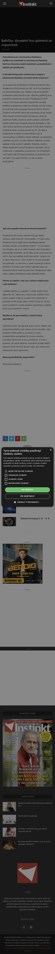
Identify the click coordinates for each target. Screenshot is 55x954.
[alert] (27, 477)
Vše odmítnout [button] (27, 496)
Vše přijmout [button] (27, 490)
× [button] (51, 450)
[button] (27, 502)
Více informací (38, 466)
